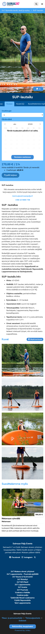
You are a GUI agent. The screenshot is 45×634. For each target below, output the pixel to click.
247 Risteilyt (22, 579)
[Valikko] (42, 4)
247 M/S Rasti (22, 582)
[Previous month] (5, 124)
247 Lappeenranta (22, 585)
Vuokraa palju (22, 595)
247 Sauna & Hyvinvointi (22, 577)
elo (15, 124)
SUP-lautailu (38, 10)
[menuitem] (36, 4)
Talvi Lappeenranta (23, 603)
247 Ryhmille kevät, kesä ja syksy (16, 10)
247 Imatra (22, 587)
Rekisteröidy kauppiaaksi (22, 626)
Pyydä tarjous (10, 175)
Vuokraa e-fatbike (22, 592)
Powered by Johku (22, 630)
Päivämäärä (7, 119)
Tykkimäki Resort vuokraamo (22, 598)
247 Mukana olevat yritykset (22, 571)
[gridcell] (5, 132)
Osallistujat (6, 111)
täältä (37, 552)
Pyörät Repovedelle (22, 600)
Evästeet (22, 620)
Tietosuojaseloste (32, 618)
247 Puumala (22, 590)
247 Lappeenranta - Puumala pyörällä (22, 574)
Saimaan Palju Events (22, 543)
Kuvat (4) (20, 104)
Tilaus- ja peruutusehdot (12, 618)
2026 (30, 124)
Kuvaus (9, 104)
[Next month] (40, 124)
